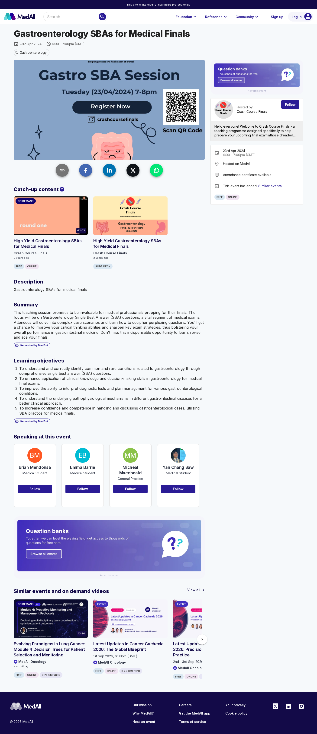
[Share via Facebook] (85, 170)
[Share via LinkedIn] (109, 170)
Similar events (270, 186)
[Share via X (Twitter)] (132, 170)
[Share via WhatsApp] (156, 170)
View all (196, 590)
